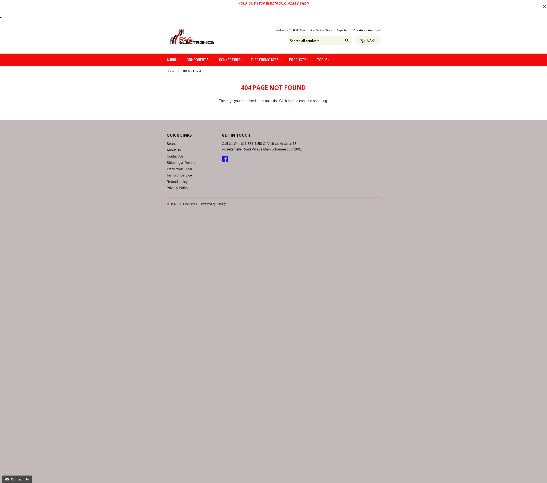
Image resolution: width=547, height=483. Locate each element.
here (291, 101)
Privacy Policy (177, 188)
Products (298, 59)
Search (172, 144)
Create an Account (366, 30)
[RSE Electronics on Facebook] (225, 160)
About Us (174, 150)
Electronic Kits (265, 59)
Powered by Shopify (213, 204)
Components (198, 59)
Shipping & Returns (181, 163)
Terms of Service (179, 175)
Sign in (342, 30)
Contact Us (175, 156)
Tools (322, 59)
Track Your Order (179, 169)
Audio (172, 59)
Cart (371, 40)
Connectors (230, 59)
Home (170, 71)
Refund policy (177, 182)
